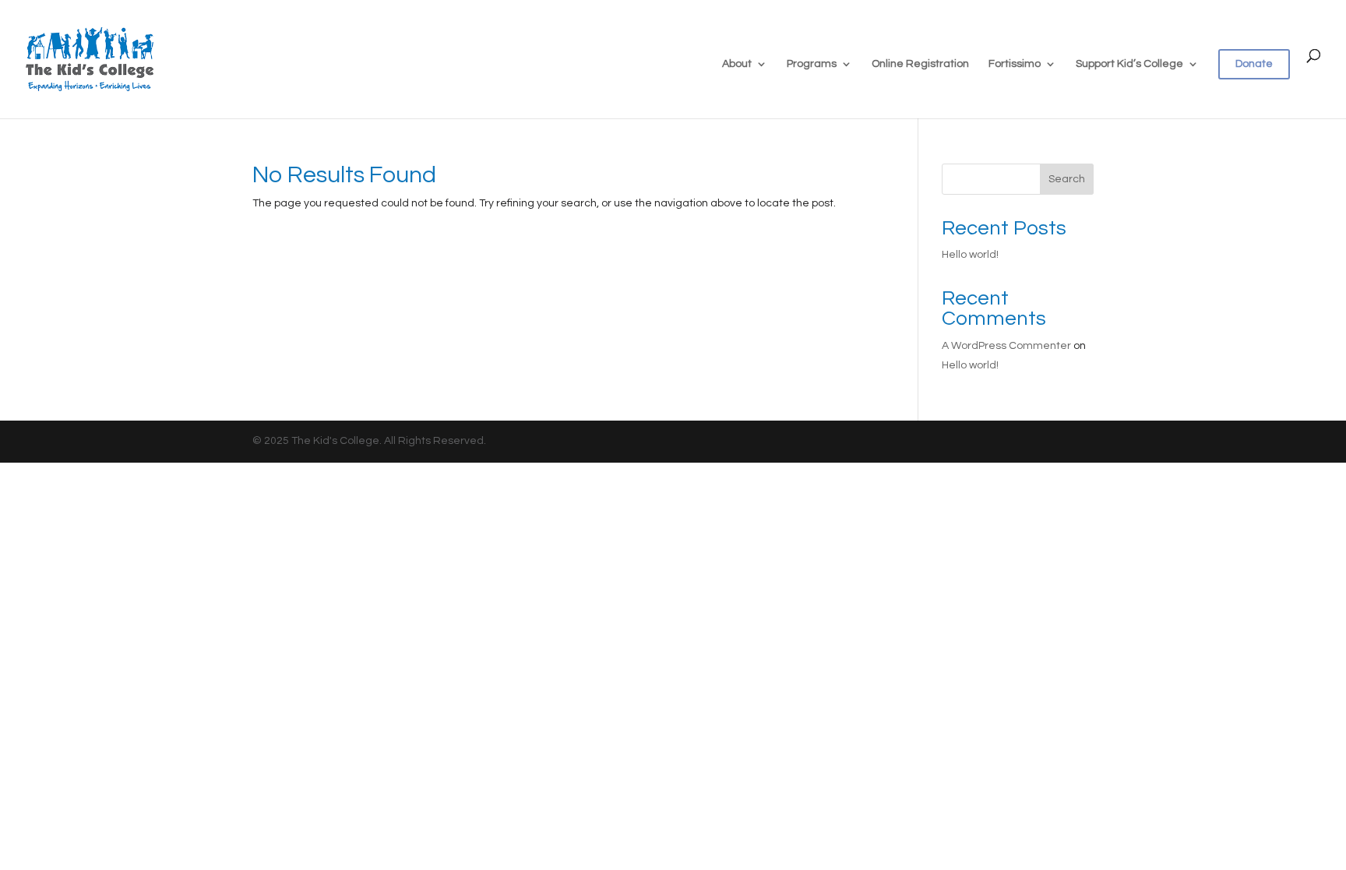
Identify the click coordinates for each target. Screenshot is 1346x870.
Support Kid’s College (1129, 63)
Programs (812, 63)
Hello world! (970, 254)
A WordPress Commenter (1006, 345)
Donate (1254, 63)
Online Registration (920, 63)
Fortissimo (1014, 63)
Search (1066, 179)
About (737, 63)
